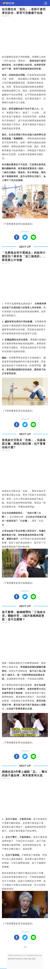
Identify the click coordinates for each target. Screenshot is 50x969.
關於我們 (11, 959)
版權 (33, 959)
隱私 (30, 959)
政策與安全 (19, 959)
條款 (26, 959)
